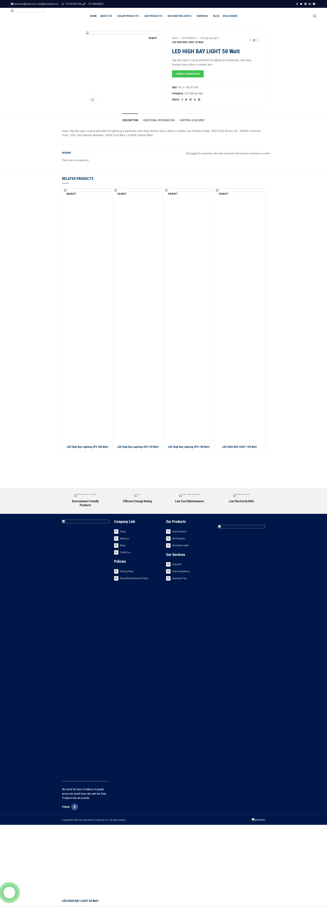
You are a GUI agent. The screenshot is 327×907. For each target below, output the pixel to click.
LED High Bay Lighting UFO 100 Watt (188, 446)
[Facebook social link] (297, 4)
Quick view (108, 194)
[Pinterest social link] (305, 4)
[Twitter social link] (301, 4)
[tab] (130, 118)
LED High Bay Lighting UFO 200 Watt (87, 446)
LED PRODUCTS (189, 38)
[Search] (314, 16)
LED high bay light (209, 38)
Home (175, 38)
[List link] (137, 531)
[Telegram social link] (314, 4)
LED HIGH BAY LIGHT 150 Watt (239, 446)
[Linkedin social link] (310, 4)
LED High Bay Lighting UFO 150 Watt (138, 446)
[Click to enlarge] (92, 99)
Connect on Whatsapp (187, 74)
